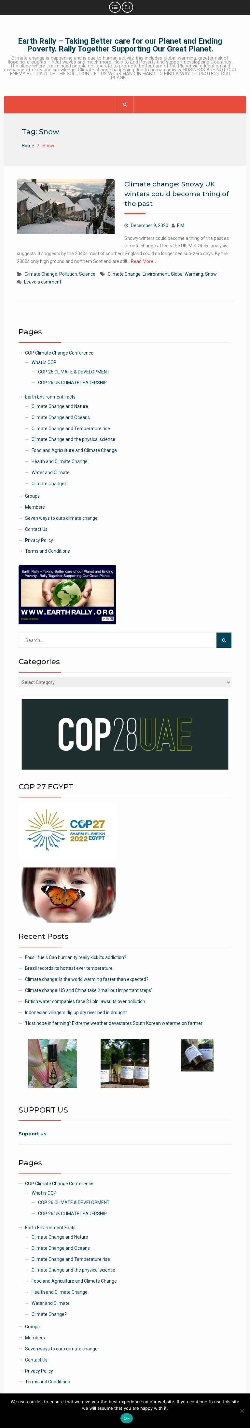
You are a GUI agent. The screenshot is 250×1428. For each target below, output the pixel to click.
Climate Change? (49, 483)
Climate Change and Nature (60, 406)
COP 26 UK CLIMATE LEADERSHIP (72, 382)
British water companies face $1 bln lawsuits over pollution (85, 1001)
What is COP (44, 362)
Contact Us (36, 529)
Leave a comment (42, 281)
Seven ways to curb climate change (61, 518)
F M (180, 225)
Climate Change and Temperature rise (71, 428)
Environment (156, 274)
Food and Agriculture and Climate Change (74, 450)
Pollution (68, 274)
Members (35, 507)
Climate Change (40, 274)
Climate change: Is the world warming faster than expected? (86, 979)
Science (87, 274)
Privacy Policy (39, 540)
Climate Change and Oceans (61, 417)
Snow (211, 274)
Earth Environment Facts (50, 397)
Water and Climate (51, 472)
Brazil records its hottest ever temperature (69, 968)
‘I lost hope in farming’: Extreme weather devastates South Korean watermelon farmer (113, 1023)
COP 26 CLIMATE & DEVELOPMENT (74, 371)
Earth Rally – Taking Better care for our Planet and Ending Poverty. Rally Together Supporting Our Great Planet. (120, 44)
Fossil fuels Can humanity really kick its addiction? (75, 957)
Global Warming (187, 274)
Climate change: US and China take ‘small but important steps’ (88, 990)
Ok (127, 1418)
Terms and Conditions (47, 551)
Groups (32, 496)
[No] (242, 1410)
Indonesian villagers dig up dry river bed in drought (76, 1012)
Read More (142, 261)
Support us (32, 1134)
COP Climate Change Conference (59, 353)
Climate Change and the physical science (73, 439)
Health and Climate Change (60, 461)
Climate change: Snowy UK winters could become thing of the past (176, 194)
